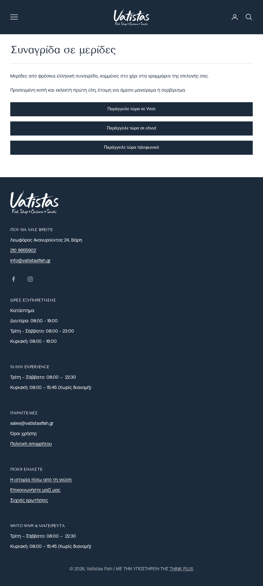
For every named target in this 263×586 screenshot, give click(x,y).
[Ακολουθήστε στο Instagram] (30, 279)
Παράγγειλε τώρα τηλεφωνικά (131, 147)
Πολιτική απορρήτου (31, 443)
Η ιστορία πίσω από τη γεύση (41, 479)
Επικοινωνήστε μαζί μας (35, 489)
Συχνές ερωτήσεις (29, 500)
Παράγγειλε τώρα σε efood (131, 128)
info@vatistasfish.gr (30, 260)
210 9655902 (23, 250)
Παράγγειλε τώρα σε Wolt (131, 109)
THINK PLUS (181, 568)
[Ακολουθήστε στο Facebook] (13, 279)
